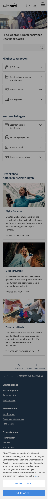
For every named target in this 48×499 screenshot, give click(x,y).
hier (36, 475)
